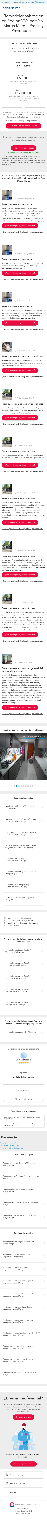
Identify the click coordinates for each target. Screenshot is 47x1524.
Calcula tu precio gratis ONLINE (23, 126)
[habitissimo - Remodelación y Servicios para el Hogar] (11, 8)
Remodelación (10, 923)
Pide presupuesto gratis (23, 148)
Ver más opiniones (23, 1099)
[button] (12, 786)
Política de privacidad (23, 1511)
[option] (23, 756)
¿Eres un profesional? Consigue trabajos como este (22, 232)
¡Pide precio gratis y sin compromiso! (20, 226)
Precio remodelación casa (10, 1146)
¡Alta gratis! (39, 2)
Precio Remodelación (8, 1143)
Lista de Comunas (11, 1498)
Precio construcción (25, 918)
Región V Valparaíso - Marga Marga (18, 920)
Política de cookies (23, 1514)
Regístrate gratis (23, 1417)
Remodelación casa (28, 923)
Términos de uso (23, 1509)
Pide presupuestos (23, 1520)
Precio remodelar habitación (11, 1148)
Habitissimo (9, 918)
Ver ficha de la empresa (23, 1077)
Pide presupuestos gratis (23, 1464)
